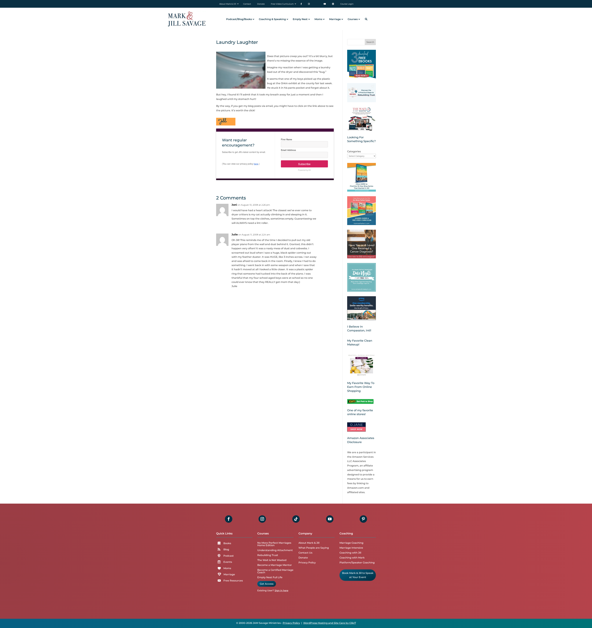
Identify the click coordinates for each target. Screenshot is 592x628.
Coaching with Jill (350, 552)
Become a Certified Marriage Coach (275, 571)
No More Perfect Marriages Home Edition (274, 544)
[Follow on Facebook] (228, 519)
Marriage (229, 574)
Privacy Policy (307, 562)
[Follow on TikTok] (296, 519)
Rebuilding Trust (267, 555)
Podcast (228, 555)
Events (227, 561)
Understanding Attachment (275, 550)
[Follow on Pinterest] (363, 519)
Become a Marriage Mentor (274, 565)
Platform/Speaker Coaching (357, 562)
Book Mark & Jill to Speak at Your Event (357, 575)
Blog (226, 549)
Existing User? (265, 590)
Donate (303, 557)
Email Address (288, 150)
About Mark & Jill (308, 542)
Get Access (266, 583)
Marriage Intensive (351, 547)
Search (370, 42)
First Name (286, 139)
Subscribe (304, 164)
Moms (227, 568)
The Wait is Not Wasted (271, 560)
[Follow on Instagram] (262, 519)
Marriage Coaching (351, 542)
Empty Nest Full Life (269, 577)
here (256, 164)
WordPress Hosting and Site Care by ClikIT (329, 623)
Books (227, 543)
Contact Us (305, 552)
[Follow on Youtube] (329, 519)
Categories (354, 151)
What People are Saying (313, 547)
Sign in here (281, 590)
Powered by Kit (304, 170)
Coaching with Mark (352, 557)
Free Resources (233, 580)
